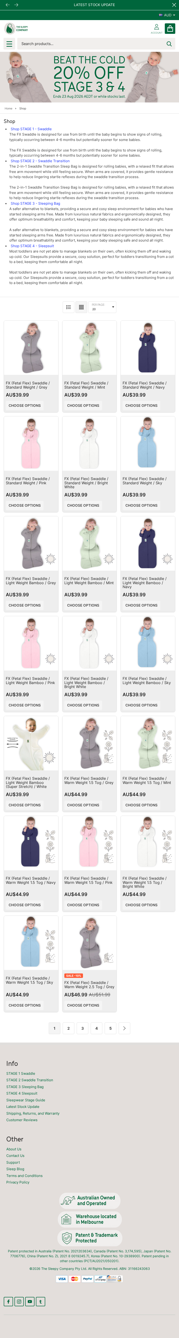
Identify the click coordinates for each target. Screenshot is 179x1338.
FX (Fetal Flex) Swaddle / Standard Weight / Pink (28, 480)
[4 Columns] (81, 307)
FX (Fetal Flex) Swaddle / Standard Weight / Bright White (86, 482)
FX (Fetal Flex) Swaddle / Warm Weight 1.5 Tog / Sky (29, 980)
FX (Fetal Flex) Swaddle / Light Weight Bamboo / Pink (30, 680)
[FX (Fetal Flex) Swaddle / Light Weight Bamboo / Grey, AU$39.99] (31, 543)
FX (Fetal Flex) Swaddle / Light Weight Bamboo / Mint (89, 580)
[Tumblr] (40, 1301)
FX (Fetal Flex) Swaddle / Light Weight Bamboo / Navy (145, 582)
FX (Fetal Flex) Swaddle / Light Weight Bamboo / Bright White (86, 682)
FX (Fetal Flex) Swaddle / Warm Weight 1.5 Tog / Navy (31, 880)
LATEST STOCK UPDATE (94, 4)
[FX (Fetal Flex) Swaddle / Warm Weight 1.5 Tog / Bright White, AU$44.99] (148, 843)
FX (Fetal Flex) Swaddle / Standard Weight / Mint (86, 385)
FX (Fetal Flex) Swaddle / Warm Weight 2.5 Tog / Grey (89, 984)
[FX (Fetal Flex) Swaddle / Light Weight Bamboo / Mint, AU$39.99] (89, 543)
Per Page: (98, 305)
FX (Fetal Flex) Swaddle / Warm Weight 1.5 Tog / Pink (88, 880)
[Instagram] (19, 1301)
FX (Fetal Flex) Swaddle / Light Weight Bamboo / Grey (31, 580)
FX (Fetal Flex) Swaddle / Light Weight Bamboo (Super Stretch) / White (28, 782)
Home (8, 108)
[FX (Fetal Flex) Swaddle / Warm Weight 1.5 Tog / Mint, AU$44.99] (148, 743)
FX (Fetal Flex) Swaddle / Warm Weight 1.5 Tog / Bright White (145, 882)
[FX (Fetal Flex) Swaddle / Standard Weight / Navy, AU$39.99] (148, 348)
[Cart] (170, 28)
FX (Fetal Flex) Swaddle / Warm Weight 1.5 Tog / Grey (89, 780)
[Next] (124, 1028)
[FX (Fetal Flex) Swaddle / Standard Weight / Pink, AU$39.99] (31, 443)
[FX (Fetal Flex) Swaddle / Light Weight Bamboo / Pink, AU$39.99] (31, 643)
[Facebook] (8, 1301)
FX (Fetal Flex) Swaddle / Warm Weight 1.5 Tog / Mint (147, 780)
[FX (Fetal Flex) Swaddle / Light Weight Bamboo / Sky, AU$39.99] (148, 643)
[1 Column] (68, 307)
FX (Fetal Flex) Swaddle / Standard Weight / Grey (28, 385)
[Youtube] (29, 1301)
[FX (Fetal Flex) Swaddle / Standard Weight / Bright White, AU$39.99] (89, 443)
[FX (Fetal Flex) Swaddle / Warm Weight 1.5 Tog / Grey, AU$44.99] (89, 743)
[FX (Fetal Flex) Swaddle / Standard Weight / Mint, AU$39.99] (89, 348)
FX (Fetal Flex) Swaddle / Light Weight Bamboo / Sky (147, 680)
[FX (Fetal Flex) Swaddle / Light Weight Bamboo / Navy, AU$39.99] (148, 543)
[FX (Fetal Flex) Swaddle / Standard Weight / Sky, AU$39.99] (148, 443)
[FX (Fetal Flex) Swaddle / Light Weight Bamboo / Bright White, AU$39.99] (89, 643)
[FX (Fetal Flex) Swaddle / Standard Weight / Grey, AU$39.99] (31, 348)
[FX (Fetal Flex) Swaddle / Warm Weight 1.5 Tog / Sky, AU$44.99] (31, 943)
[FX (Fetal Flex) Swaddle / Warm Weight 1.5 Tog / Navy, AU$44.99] (31, 843)
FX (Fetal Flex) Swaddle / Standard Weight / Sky (145, 480)
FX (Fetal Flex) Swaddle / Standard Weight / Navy (145, 385)
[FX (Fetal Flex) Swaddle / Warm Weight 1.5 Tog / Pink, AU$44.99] (89, 843)
